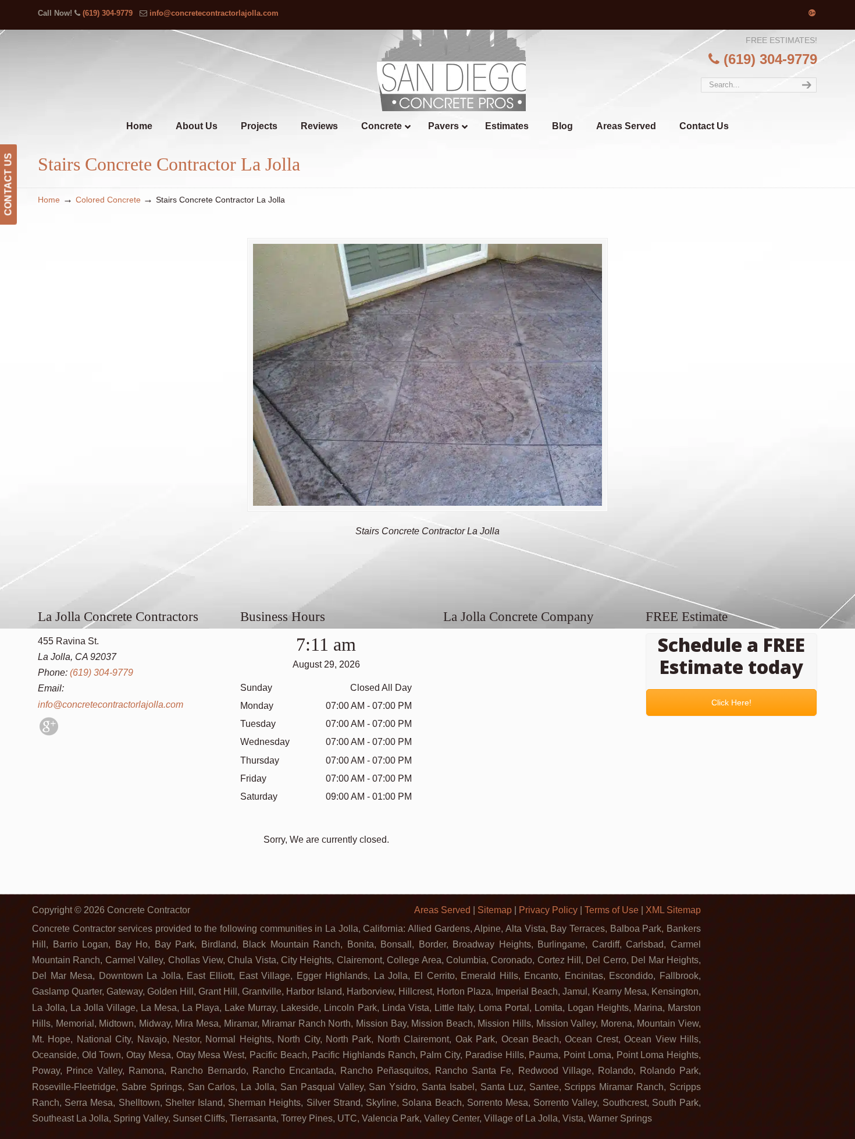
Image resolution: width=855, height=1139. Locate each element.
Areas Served (442, 910)
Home (49, 199)
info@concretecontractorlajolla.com (214, 13)
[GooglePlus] (49, 732)
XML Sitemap (673, 910)
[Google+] (812, 13)
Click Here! (731, 702)
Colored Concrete (108, 199)
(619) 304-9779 (108, 13)
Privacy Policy (548, 910)
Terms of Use (612, 910)
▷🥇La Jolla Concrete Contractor (451, 70)
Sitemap (495, 910)
